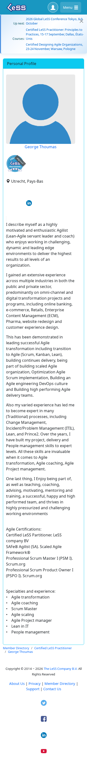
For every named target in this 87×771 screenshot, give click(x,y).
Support (32, 688)
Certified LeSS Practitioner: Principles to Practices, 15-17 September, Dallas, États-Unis (55, 34)
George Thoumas (41, 146)
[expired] (15, 171)
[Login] (53, 7)
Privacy (35, 683)
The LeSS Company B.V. (61, 668)
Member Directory (59, 683)
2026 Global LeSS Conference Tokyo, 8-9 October (54, 21)
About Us (17, 683)
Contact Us (52, 688)
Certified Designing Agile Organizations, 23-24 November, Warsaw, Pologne (54, 46)
